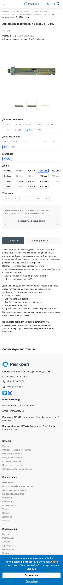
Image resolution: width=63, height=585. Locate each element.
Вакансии (7, 501)
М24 (6, 142)
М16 (24, 142)
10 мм (39, 130)
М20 (15, 142)
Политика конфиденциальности (17, 486)
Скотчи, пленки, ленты (13, 461)
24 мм (28, 124)
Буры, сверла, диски (12, 457)
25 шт (27, 198)
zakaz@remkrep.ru (15, 386)
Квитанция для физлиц (13, 494)
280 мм (19, 176)
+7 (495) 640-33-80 (15, 381)
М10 (52, 142)
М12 (43, 142)
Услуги (5, 509)
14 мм (18, 130)
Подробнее (32, 581)
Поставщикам (9, 505)
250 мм (43, 176)
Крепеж (6, 446)
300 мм (7, 176)
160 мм (55, 181)
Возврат (6, 520)
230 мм (7, 181)
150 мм (7, 186)
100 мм (43, 186)
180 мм (43, 181)
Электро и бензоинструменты (16, 450)
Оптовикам (7, 498)
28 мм (18, 124)
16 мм (7, 130)
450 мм (19, 171)
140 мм (19, 186)
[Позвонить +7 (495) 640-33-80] (48, 4)
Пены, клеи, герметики (13, 465)
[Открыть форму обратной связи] (53, 4)
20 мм (39, 124)
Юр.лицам (7, 545)
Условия (6, 542)
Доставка (7, 517)
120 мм (31, 186)
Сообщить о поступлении (31, 221)
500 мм (7, 171)
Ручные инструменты (12, 454)
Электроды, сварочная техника (17, 469)
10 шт (48, 198)
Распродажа (8, 538)
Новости (6, 513)
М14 (34, 142)
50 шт (7, 198)
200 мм (31, 181)
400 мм (31, 171)
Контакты (7, 553)
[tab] (13, 240)
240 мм (55, 176)
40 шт (17, 198)
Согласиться (32, 575)
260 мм (31, 176)
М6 (13, 147)
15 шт (38, 198)
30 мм (7, 124)
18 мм (50, 124)
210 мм (19, 181)
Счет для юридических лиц (15, 490)
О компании (8, 549)
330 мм (55, 171)
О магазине (7, 482)
